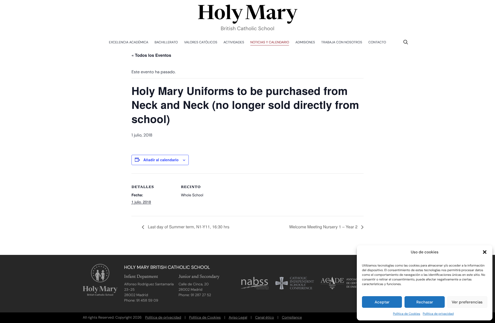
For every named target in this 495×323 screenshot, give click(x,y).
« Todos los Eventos (151, 55)
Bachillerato (166, 42)
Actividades (234, 42)
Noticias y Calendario (269, 42)
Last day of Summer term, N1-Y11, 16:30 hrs (188, 227)
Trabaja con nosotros (341, 42)
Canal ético (264, 317)
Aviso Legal (238, 317)
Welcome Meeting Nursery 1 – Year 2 (324, 227)
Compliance (292, 317)
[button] (484, 252)
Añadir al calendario (161, 159)
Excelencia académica (128, 42)
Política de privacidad (438, 314)
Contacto (377, 42)
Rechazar (424, 302)
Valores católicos (200, 42)
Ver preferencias (467, 302)
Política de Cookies (406, 314)
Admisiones (305, 42)
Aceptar (382, 302)
